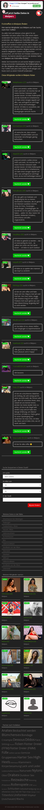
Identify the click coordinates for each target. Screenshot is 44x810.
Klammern (25, 762)
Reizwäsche (20, 779)
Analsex (7, 730)
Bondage (26, 735)
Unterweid (6, 568)
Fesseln (12, 744)
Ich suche (6, 473)
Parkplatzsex (6, 780)
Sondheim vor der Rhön (11, 565)
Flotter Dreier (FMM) (23, 748)
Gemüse (25, 752)
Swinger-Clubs (35, 792)
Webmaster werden (32, 807)
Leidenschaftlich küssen (10, 771)
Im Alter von (7, 481)
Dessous (19, 739)
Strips (28, 792)
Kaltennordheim (8, 561)
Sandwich (4, 789)
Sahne (35, 785)
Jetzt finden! (35, 505)
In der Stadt (7, 496)
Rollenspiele (20, 784)
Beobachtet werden (24, 730)
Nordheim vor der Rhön (11, 547)
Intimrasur (14, 762)
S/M (30, 785)
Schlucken (14, 788)
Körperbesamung (11, 766)
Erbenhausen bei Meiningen (13, 519)
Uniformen (20, 795)
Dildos (30, 739)
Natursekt (26, 770)
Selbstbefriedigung (28, 789)
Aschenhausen (8, 537)
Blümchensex (11, 735)
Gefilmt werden (15, 753)
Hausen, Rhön (8, 530)
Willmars (6, 558)
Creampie (7, 739)
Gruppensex (9, 757)
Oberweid (6, 551)
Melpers (36, 82)
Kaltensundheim (9, 544)
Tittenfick (7, 795)
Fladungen (6, 522)
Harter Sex (25, 757)
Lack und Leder (31, 766)
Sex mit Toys (20, 791)
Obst (4, 775)
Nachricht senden (21, 119)
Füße (5, 752)
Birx (4, 540)
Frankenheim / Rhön (10, 526)
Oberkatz (6, 554)
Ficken (19, 744)
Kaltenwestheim (9, 533)
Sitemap (21, 807)
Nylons (37, 770)
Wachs (20, 799)
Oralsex (13, 775)
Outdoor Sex (27, 775)
